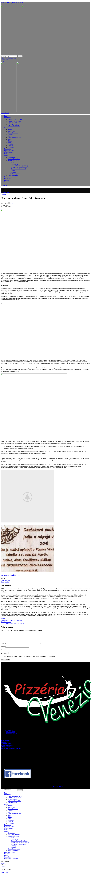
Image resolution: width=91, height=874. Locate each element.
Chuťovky (11, 147)
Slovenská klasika (13, 133)
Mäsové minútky (12, 131)
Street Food (11, 144)
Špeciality (10, 145)
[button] (5, 580)
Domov (3, 192)
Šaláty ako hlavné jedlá (14, 137)
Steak (9, 142)
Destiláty (13, 172)
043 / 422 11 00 (17, 3)
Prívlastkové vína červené (18, 169)
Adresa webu (4, 653)
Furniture (7, 192)
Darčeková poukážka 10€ (10, 575)
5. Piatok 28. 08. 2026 (14, 126)
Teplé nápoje (11, 157)
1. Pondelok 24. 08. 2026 (15, 119)
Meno (3, 646)
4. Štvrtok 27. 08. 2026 (14, 124)
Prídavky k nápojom (13, 175)
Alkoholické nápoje (13, 160)
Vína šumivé (14, 164)
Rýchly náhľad (5, 582)
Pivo (12, 162)
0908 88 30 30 (6, 3)
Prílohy (10, 141)
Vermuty (13, 170)
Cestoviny (11, 134)
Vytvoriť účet (4, 872)
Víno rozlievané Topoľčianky (19, 166)
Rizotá (9, 136)
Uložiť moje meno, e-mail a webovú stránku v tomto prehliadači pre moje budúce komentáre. (29, 656)
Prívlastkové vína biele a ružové (20, 167)
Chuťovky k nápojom (14, 174)
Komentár (4, 643)
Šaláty (9, 139)
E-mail (3, 650)
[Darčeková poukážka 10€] (27, 571)
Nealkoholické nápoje (14, 159)
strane (11, 203)
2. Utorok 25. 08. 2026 (14, 121)
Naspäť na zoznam (6, 622)
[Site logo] (11, 54)
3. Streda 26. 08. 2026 (14, 122)
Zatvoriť (3, 863)
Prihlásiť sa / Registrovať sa (12, 858)
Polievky (10, 129)
